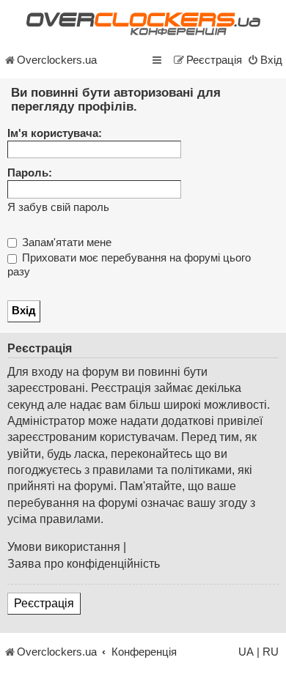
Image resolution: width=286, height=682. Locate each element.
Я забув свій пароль (58, 207)
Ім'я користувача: (54, 133)
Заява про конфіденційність (83, 563)
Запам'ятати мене (65, 242)
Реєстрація (44, 603)
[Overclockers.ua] (143, 23)
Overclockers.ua (57, 60)
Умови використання (63, 547)
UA (246, 652)
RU (271, 652)
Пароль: (29, 173)
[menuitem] (264, 60)
